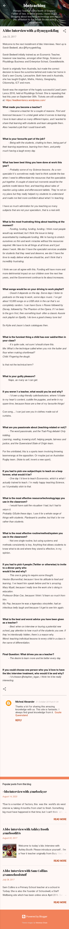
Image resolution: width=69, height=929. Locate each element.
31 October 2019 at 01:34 (47, 702)
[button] (64, 31)
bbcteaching (35, 5)
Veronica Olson (41, 923)
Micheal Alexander (24, 701)
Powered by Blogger (36, 916)
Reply (18, 720)
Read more (60, 819)
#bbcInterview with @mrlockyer (25, 792)
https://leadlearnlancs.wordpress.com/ (26, 100)
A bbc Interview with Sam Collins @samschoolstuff (25, 873)
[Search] (64, 6)
